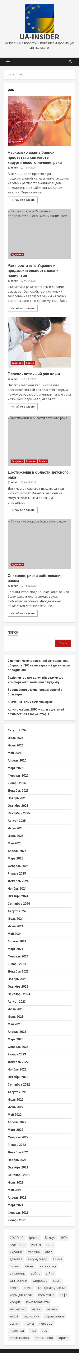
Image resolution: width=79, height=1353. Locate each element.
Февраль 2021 (18, 1212)
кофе (63, 1295)
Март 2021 (15, 1205)
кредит (15, 1302)
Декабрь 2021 (18, 1152)
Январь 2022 (17, 1145)
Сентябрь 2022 (19, 1084)
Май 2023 (14, 1024)
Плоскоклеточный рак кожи (39, 342)
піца (33, 1330)
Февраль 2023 (18, 1047)
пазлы (29, 1323)
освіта (14, 1323)
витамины (17, 1273)
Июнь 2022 (15, 1107)
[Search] (70, 61)
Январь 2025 (17, 873)
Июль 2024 (15, 919)
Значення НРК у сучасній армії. (30, 702)
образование (54, 1316)
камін (57, 1280)
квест (14, 1288)
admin (14, 167)
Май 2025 (14, 843)
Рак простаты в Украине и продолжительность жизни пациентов (39, 234)
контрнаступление (52, 1288)
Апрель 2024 (17, 941)
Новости (31, 461)
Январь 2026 (17, 783)
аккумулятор (37, 1259)
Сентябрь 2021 (19, 1175)
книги (28, 1288)
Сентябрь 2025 (19, 813)
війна (50, 1273)
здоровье (40, 1280)
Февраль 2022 (18, 1137)
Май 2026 (14, 753)
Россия (36, 1245)
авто (49, 1252)
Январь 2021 (17, 1220)
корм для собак (21, 1295)
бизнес (15, 1266)
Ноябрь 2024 (17, 888)
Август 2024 (17, 911)
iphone (34, 1238)
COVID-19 (17, 1238)
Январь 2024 (17, 964)
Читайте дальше (23, 200)
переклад (17, 1330)
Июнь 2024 (15, 926)
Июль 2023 (15, 1009)
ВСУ (64, 1238)
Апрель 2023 (17, 1032)
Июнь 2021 (15, 1182)
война (35, 1273)
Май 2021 (14, 1190)
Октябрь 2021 (18, 1167)
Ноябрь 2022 (17, 1069)
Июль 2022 (15, 1099)
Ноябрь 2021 (17, 1160)
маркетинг (18, 1309)
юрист (63, 1338)
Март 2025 (15, 858)
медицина (31, 1316)
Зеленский (17, 1245)
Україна (34, 1252)
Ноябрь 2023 (17, 979)
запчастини (18, 1280)
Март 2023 (15, 1039)
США (49, 1245)
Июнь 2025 (15, 836)
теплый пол (44, 1338)
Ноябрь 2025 (17, 798)
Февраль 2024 (18, 956)
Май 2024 (14, 934)
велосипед (48, 1266)
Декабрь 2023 (18, 971)
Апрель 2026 (17, 760)
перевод (45, 1323)
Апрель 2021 (17, 1197)
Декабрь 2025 (18, 790)
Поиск (13, 632)
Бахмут (50, 1238)
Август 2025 (17, 821)
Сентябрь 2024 (19, 903)
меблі (14, 1316)
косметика (46, 1295)
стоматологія (20, 1338)
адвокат (16, 1259)
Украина (16, 1252)
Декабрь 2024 (18, 881)
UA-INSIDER (39, 37)
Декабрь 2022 (18, 1062)
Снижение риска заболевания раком (39, 544)
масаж (36, 1309)
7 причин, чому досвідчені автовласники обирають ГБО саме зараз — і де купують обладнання (39, 665)
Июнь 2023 (15, 1017)
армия (57, 1259)
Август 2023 (17, 1001)
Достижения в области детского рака (39, 441)
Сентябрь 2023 (19, 994)
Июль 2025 (15, 828)
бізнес (29, 1266)
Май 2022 (14, 1114)
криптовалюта (37, 1302)
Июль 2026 (15, 738)
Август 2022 (17, 1092)
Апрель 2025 (17, 851)
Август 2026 (17, 730)
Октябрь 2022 (18, 1077)
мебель (52, 1309)
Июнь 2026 (15, 745)
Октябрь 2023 (18, 986)
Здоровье (17, 141)
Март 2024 (15, 949)
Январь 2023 (17, 1054)
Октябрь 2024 (18, 896)
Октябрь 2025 (18, 806)
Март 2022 (15, 1130)
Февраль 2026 (18, 775)
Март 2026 (15, 768)
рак (44, 1330)
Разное (30, 363)
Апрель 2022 (17, 1122)
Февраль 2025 (18, 866)
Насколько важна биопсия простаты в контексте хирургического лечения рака (39, 121)
